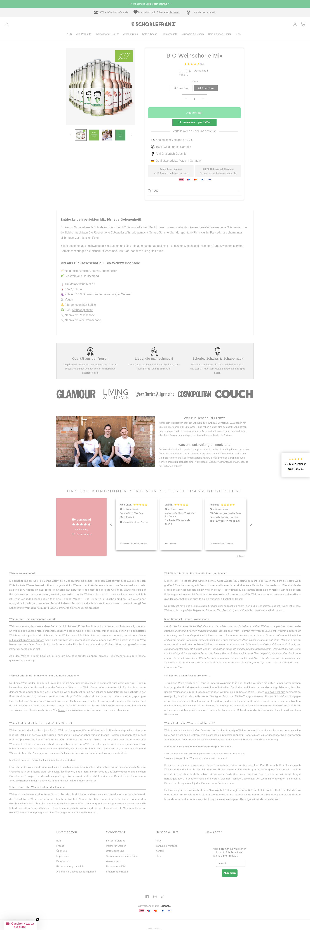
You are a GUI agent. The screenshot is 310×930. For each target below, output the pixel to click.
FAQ (158, 840)
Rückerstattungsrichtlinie (70, 866)
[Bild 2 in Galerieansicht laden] (94, 135)
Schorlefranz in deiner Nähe (122, 856)
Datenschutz (63, 861)
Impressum (62, 856)
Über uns (61, 850)
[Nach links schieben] (70, 135)
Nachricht (231, 173)
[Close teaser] (37, 919)
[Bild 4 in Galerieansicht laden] (120, 135)
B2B (58, 840)
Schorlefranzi (281, 696)
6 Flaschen (181, 88)
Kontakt (160, 850)
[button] (7, 24)
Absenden (230, 872)
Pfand (159, 856)
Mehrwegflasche (82, 309)
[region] (181, 524)
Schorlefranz (158, 928)
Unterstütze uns (115, 850)
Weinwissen (112, 861)
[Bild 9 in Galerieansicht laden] (80, 135)
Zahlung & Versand (166, 845)
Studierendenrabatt (117, 871)
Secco (61, 710)
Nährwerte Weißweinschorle (83, 320)
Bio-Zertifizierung (115, 840)
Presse (60, 845)
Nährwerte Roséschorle (80, 315)
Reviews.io (175, 12)
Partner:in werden (116, 845)
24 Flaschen (206, 88)
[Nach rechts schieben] (131, 135)
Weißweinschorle (275, 691)
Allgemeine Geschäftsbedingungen (76, 871)
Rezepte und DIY (115, 866)
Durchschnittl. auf (154, 12)
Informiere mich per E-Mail (194, 122)
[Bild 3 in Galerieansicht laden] (107, 135)
